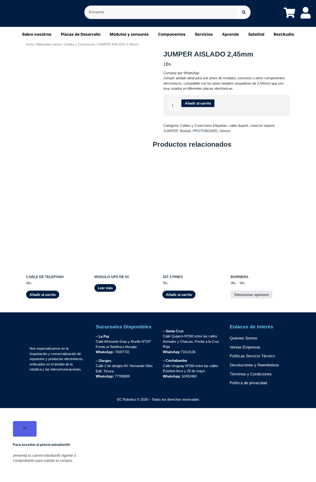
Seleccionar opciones (251, 295)
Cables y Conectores (79, 44)
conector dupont (262, 125)
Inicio (30, 44)
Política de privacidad (248, 383)
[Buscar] (244, 12)
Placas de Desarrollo (80, 34)
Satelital (256, 34)
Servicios (204, 34)
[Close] (25, 429)
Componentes (172, 34)
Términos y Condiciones (251, 374)
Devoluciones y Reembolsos (254, 365)
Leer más (105, 288)
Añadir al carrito (198, 103)
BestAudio (284, 34)
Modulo (185, 131)
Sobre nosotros (37, 34)
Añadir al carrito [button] (43, 295)
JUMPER (170, 131)
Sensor (225, 131)
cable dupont (238, 125)
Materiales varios (49, 44)
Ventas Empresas (245, 347)
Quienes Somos (243, 338)
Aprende (230, 34)
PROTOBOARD (205, 131)
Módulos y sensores (129, 34)
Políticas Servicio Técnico (252, 356)
